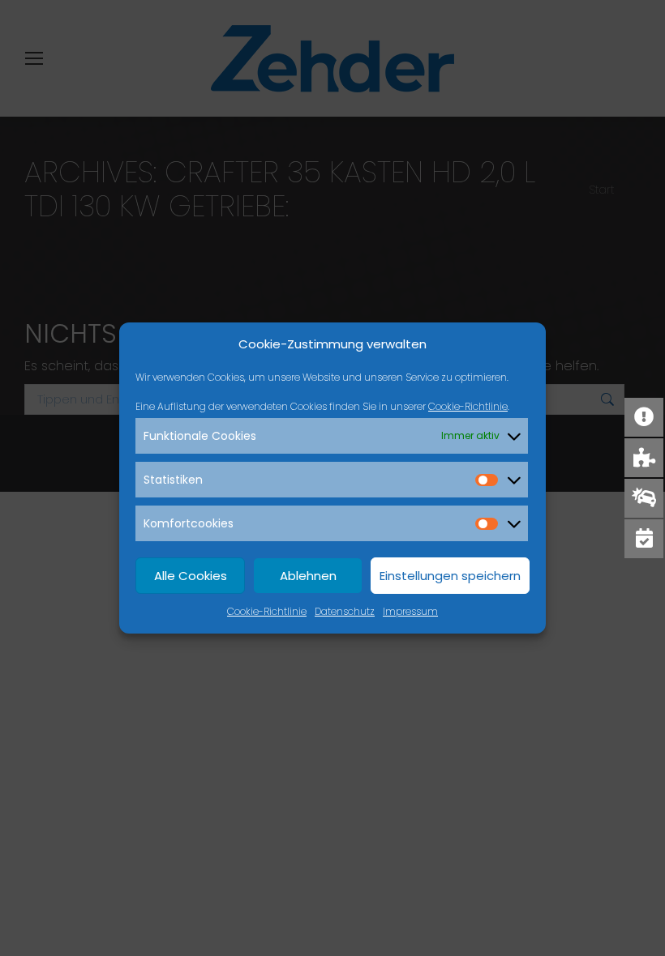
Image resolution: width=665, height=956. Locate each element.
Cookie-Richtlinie (468, 406)
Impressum (410, 611)
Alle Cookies (190, 575)
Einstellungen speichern (450, 575)
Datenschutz (345, 611)
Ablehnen (308, 575)
